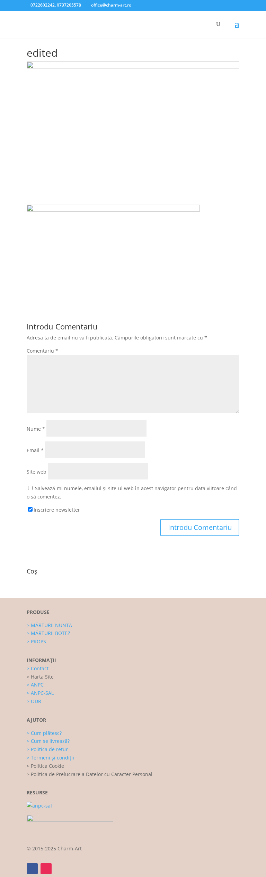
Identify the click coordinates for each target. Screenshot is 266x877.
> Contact (37, 668)
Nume (36, 429)
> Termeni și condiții (50, 757)
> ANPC (35, 684)
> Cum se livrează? (48, 741)
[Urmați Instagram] (46, 868)
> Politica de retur (47, 749)
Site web (36, 471)
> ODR (34, 701)
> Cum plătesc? (44, 733)
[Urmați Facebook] (32, 868)
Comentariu (42, 350)
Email (35, 450)
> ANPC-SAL (40, 693)
